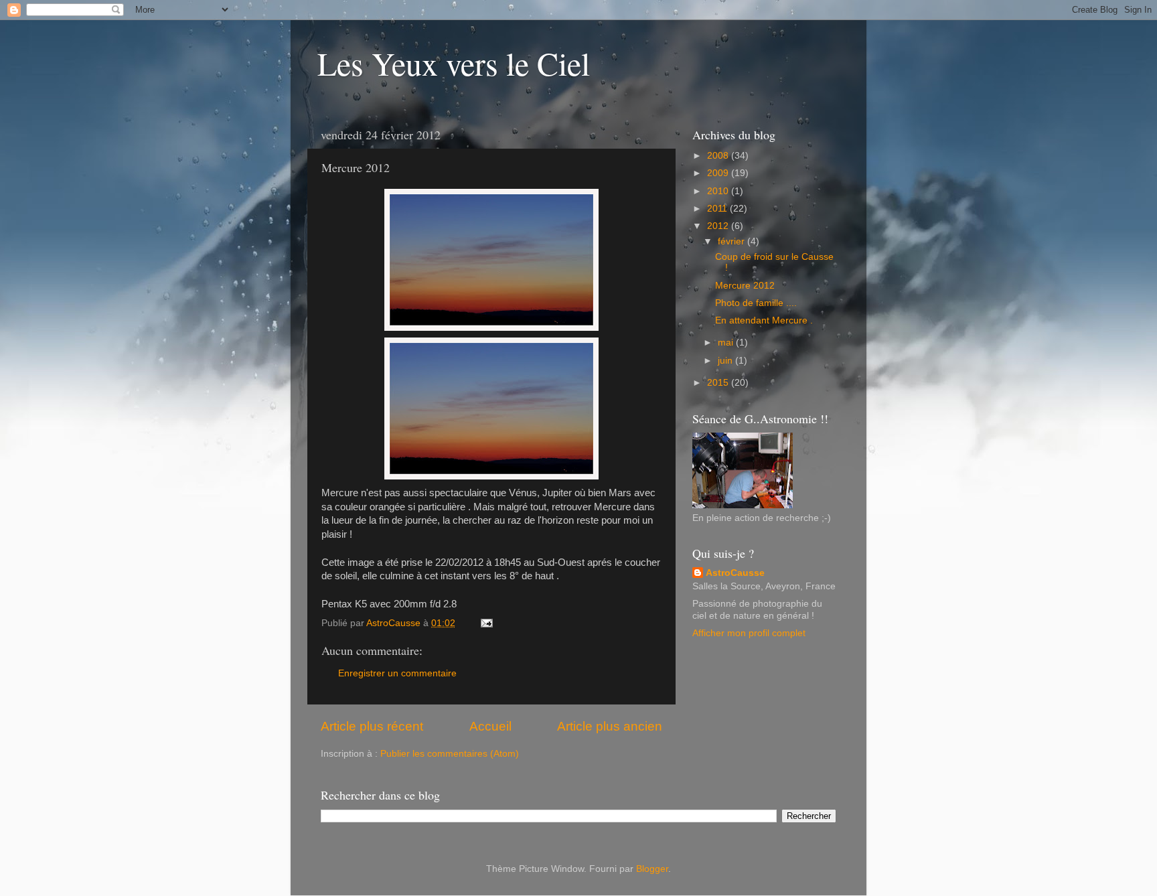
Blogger (652, 869)
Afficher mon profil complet (748, 633)
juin (726, 361)
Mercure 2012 (745, 286)
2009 (719, 173)
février (732, 241)
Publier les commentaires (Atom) (449, 754)
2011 (718, 209)
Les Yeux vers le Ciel (453, 63)
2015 (719, 383)
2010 (719, 191)
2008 (719, 156)
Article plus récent (372, 726)
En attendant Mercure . (764, 320)
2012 (719, 226)
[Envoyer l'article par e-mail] (485, 623)
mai (727, 343)
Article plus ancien (609, 726)
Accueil (490, 726)
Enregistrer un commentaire (397, 673)
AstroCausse (735, 573)
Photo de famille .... (756, 303)
